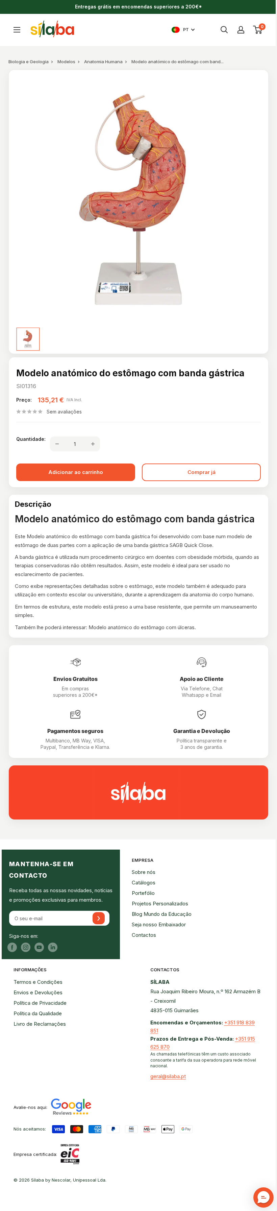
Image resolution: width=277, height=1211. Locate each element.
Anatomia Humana (103, 61)
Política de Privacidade (40, 1003)
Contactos (144, 935)
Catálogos (143, 882)
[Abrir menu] (17, 29)
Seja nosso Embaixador (159, 924)
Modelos (66, 61)
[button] (263, 1197)
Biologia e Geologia (28, 61)
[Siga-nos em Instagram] (25, 947)
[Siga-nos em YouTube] (39, 947)
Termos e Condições (38, 982)
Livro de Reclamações (40, 1024)
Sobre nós (143, 872)
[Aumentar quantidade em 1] (93, 443)
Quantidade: (31, 439)
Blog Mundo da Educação (162, 914)
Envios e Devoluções (38, 992)
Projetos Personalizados (160, 903)
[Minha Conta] (240, 29)
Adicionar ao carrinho (75, 472)
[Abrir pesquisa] (224, 29)
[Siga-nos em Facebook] (12, 947)
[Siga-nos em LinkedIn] (52, 947)
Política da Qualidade (38, 1013)
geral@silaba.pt (168, 1076)
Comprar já (201, 472)
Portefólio (143, 893)
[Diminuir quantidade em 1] (57, 443)
